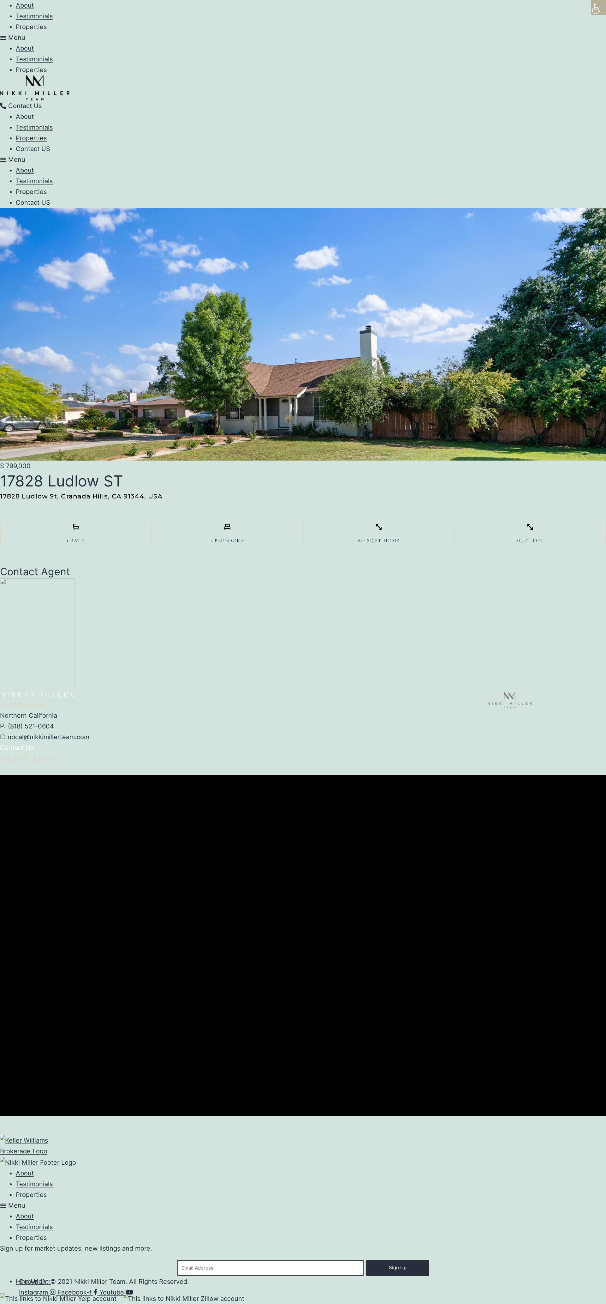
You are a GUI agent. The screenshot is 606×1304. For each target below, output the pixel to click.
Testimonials (34, 16)
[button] (303, 37)
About (25, 5)
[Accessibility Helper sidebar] (598, 7)
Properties (31, 27)
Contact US (33, 149)
